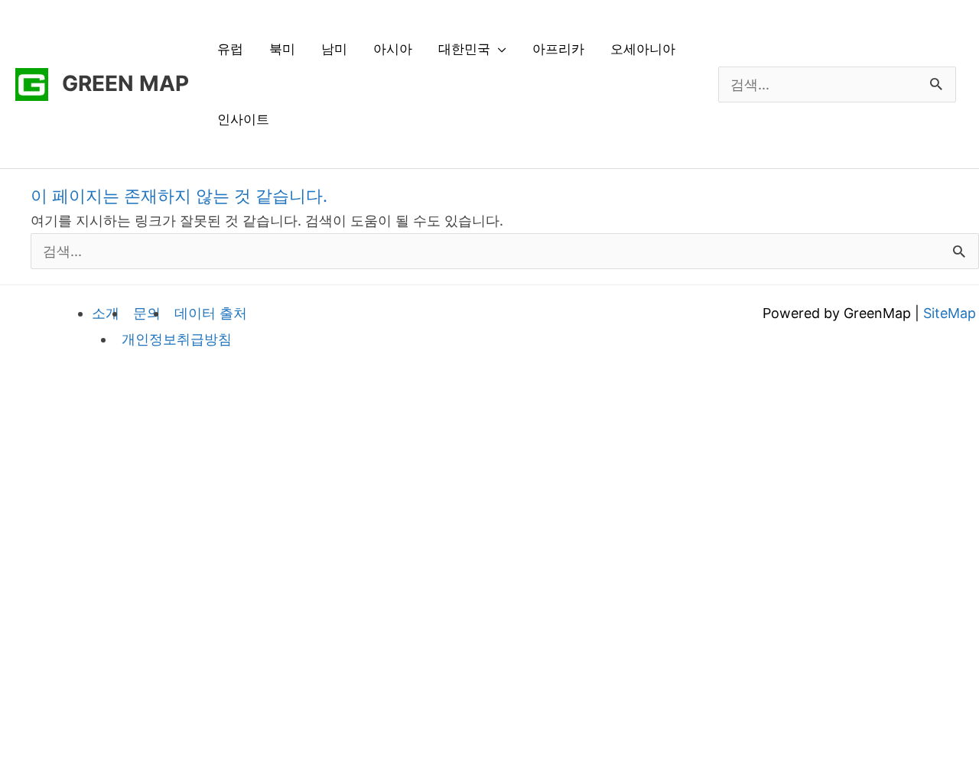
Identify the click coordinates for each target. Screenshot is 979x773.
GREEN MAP (125, 83)
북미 (282, 49)
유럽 (230, 49)
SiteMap (949, 313)
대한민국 (464, 49)
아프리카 (558, 49)
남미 (334, 49)
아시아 (392, 49)
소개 (105, 313)
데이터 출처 (210, 313)
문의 (147, 313)
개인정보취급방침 (177, 339)
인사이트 (243, 119)
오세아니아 (642, 49)
